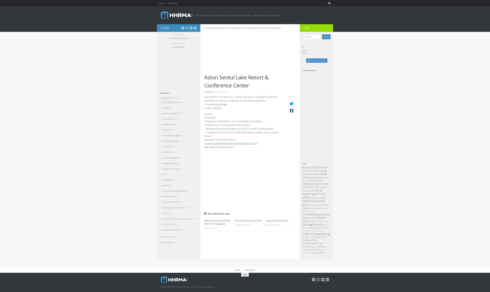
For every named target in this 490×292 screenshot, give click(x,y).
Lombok (325, 221)
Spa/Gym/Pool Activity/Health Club (178, 219)
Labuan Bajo (319, 221)
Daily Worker (169, 119)
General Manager (171, 157)
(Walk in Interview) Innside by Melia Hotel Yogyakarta (217, 222)
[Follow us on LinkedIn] (195, 27)
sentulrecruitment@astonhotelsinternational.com (230, 143)
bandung (316, 177)
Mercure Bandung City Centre (248, 220)
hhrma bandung (314, 205)
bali (324, 173)
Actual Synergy (319, 170)
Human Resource (171, 169)
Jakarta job (308, 221)
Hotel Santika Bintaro (317, 208)
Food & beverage (312, 192)
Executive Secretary (172, 135)
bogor (307, 181)
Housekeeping (253, 28)
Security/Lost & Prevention (174, 208)
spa (326, 237)
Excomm (167, 130)
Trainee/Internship (171, 230)
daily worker (316, 180)
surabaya (306, 246)
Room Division (169, 196)
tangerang (322, 246)
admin (209, 92)
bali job (306, 177)
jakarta (321, 218)
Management (169, 180)
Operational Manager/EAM (174, 191)
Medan (325, 225)
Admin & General (171, 113)
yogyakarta (319, 252)
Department (167, 98)
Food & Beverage (235, 28)
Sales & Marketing (271, 28)
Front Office (168, 146)
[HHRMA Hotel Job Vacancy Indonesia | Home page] (176, 15)
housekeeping (311, 214)
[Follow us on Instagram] (186, 27)
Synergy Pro (314, 247)
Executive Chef (168, 237)
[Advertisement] (250, 54)
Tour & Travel (169, 224)
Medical (167, 185)
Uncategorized (168, 242)
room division (318, 231)
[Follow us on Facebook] (182, 27)
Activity (166, 108)
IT (164, 174)
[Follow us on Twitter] (190, 27)
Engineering (168, 124)
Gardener (168, 152)
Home (161, 3)
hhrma (308, 200)
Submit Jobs (173, 3)
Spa (165, 213)
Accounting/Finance (214, 28)
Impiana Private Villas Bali (276, 220)
